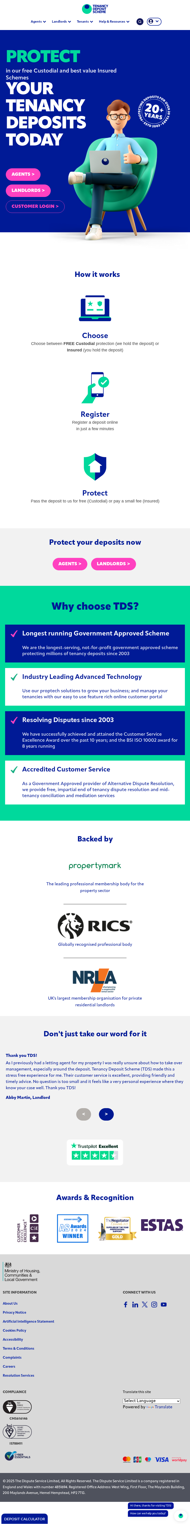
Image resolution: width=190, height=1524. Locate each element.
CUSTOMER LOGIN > (35, 206)
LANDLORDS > (28, 190)
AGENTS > (23, 174)
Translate (163, 1407)
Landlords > (113, 564)
